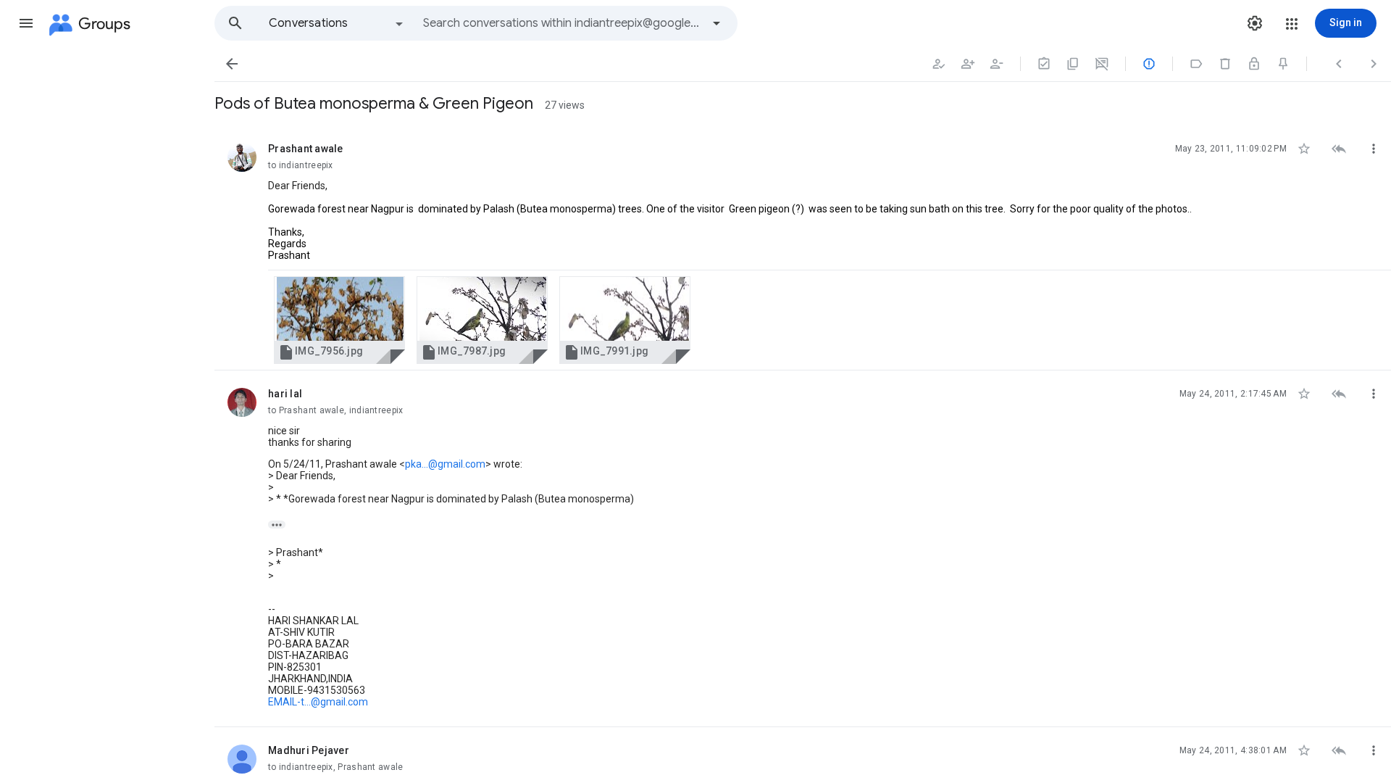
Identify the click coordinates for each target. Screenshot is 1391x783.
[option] (337, 23)
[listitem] (802, 247)
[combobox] (562, 23)
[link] (339, 320)
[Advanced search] (716, 23)
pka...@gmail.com (445, 464)
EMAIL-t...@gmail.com (318, 702)
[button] (26, 23)
